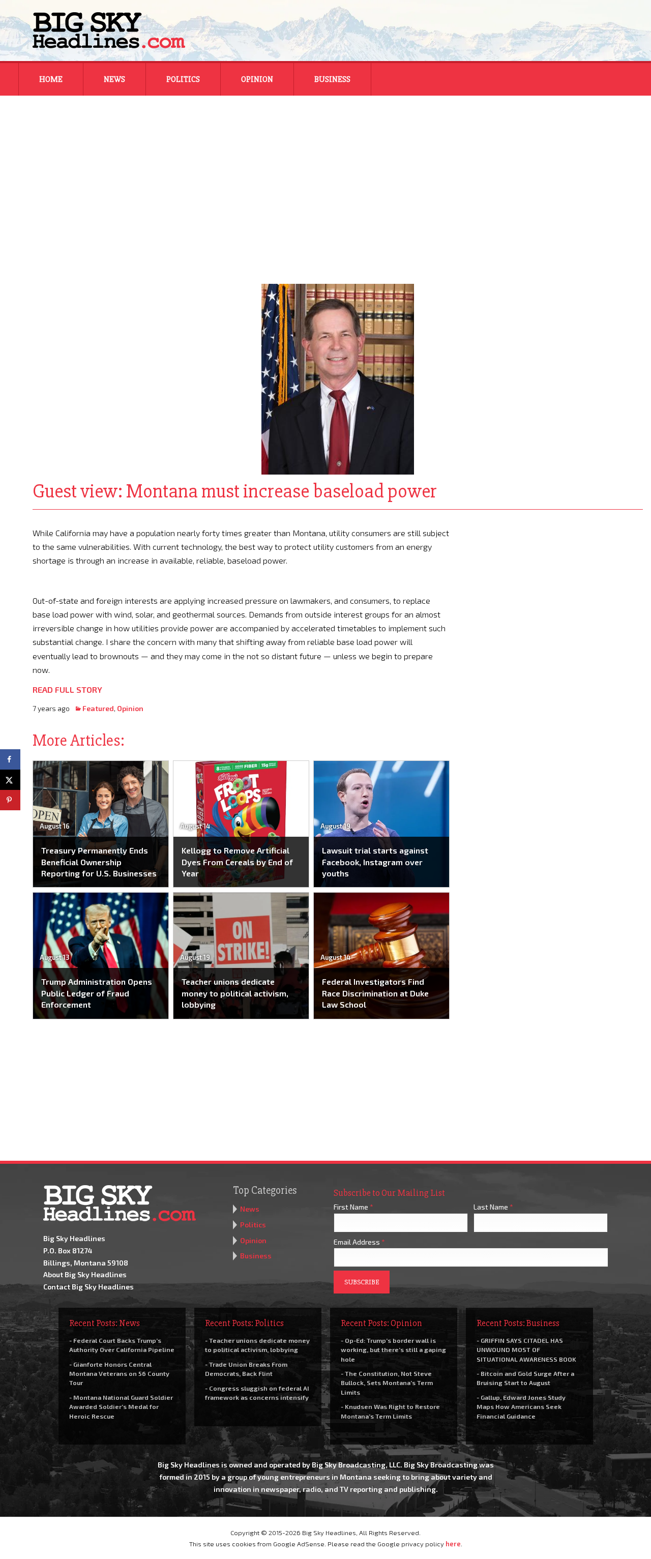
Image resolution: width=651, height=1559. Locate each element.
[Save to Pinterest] (10, 800)
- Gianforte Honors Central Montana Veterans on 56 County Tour (119, 1373)
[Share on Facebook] (10, 759)
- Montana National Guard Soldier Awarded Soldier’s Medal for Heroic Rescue (121, 1406)
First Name (353, 1206)
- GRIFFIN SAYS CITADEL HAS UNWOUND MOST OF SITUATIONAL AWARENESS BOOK (526, 1349)
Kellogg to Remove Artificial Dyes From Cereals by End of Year (237, 861)
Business (332, 79)
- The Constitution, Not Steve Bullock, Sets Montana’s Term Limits (387, 1382)
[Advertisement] (325, 183)
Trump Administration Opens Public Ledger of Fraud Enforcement (96, 993)
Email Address (359, 1242)
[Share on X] (10, 780)
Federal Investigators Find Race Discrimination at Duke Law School (375, 993)
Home (51, 79)
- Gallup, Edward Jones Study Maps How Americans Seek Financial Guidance (521, 1406)
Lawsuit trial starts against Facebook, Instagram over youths (375, 861)
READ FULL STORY (67, 689)
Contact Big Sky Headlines (88, 1286)
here (453, 1544)
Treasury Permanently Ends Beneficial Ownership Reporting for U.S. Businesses (99, 861)
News (114, 79)
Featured (98, 708)
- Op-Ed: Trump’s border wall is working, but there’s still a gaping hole (393, 1349)
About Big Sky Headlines (85, 1274)
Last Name (493, 1206)
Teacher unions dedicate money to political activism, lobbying (235, 993)
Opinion (257, 79)
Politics (183, 79)
